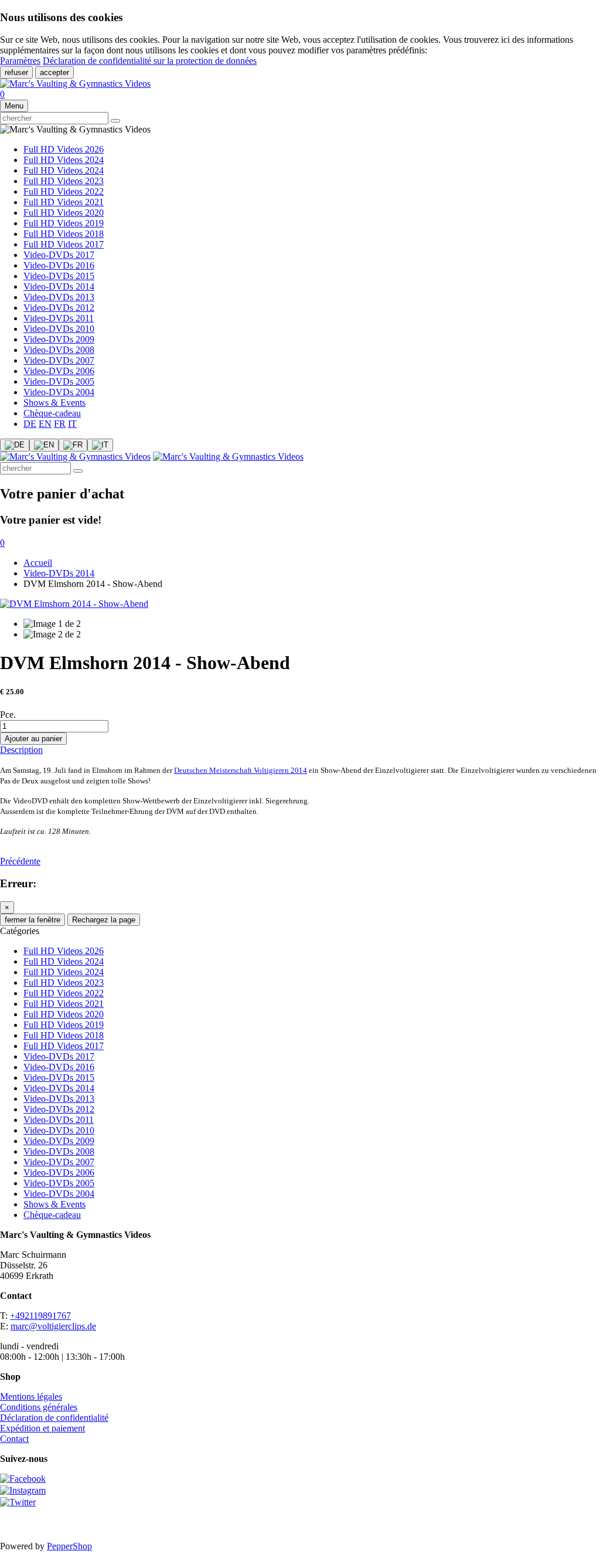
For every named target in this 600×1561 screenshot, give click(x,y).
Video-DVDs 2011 (58, 318)
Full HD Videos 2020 (63, 213)
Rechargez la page (103, 919)
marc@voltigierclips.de (53, 1326)
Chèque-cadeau (52, 413)
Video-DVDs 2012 (58, 308)
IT (72, 424)
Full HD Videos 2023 (63, 181)
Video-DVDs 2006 (58, 371)
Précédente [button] (20, 861)
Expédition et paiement (42, 1428)
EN (45, 424)
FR (60, 424)
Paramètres (20, 61)
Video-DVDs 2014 (58, 286)
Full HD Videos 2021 (63, 202)
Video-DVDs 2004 (58, 392)
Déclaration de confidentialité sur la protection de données (150, 61)
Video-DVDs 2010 (58, 329)
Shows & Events (54, 403)
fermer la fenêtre (32, 919)
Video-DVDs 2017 (58, 255)
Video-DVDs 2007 (58, 360)
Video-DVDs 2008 (58, 350)
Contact (14, 1439)
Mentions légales (31, 1396)
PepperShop (69, 1546)
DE (29, 424)
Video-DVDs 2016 (58, 265)
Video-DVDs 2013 (58, 297)
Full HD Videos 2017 (63, 244)
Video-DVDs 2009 (58, 339)
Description (21, 750)
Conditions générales (38, 1407)
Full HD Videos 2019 (63, 223)
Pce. (8, 715)
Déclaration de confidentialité (54, 1418)
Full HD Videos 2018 (63, 234)
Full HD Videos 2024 (63, 160)
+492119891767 (40, 1316)
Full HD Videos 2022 (63, 191)
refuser (16, 72)
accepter (54, 72)
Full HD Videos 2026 (63, 149)
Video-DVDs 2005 (58, 381)
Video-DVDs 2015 (58, 276)
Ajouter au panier (33, 738)
